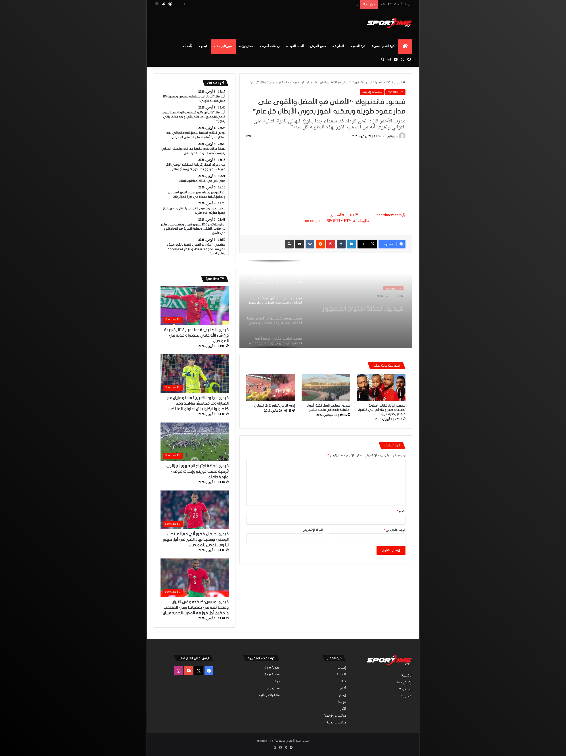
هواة (277, 681)
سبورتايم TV (224, 46)
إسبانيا (341, 668)
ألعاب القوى (296, 46)
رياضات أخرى (271, 46)
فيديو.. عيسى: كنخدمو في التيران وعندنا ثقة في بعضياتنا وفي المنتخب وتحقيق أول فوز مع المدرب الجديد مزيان (196, 607)
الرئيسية (397, 82)
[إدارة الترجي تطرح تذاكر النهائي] (270, 387)
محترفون (247, 46)
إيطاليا (342, 695)
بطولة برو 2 (272, 675)
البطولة (339, 46)
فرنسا (342, 681)
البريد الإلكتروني (394, 530)
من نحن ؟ (405, 689)
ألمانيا (342, 688)
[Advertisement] (238, 23)
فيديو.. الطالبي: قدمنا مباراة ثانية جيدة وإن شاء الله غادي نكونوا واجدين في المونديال (196, 335)
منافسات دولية (336, 723)
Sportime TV (382, 82)
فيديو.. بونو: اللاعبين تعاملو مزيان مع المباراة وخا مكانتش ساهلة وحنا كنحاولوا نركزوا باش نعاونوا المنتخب (198, 403)
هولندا (342, 702)
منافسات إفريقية (372, 92)
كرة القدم (359, 46)
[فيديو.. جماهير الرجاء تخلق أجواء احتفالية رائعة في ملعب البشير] (326, 387)
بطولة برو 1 (272, 668)
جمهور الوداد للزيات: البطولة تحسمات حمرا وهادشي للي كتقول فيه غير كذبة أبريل (381, 410)
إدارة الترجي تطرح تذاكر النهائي (274, 405)
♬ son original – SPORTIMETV (330, 221)
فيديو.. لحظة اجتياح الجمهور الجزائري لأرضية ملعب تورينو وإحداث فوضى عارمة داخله (197, 471)
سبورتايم (392, 136)
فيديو (204, 46)
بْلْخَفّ (188, 46)
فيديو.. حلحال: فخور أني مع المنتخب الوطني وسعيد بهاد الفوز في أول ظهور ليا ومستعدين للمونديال (362, 306)
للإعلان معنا (404, 683)
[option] (325, 304)
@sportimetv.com (391, 215)
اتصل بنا (406, 696)
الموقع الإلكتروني (312, 530)
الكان (342, 709)
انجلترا (341, 675)
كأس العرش (318, 46)
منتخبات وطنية (269, 695)
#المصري (337, 215)
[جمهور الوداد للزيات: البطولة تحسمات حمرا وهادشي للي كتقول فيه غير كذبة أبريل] (381, 387)
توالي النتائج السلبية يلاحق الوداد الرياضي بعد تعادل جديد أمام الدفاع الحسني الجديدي (306, 4)
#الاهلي (351, 215)
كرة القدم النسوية (383, 46)
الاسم (401, 511)
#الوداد (363, 221)
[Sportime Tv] (389, 23)
